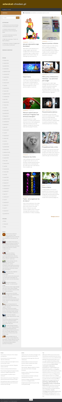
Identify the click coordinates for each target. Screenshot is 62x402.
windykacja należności (49, 394)
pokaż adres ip (56, 380)
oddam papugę (52, 377)
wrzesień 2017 (6, 188)
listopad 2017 (6, 183)
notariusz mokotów (53, 372)
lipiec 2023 (6, 79)
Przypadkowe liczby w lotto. (50, 147)
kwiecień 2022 (6, 102)
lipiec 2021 (6, 127)
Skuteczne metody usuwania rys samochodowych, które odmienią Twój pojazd (9, 31)
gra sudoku (48, 361)
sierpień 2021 (6, 124)
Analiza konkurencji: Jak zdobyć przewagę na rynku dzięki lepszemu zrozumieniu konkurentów (10, 295)
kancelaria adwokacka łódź (47, 362)
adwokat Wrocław (53, 359)
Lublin (53, 369)
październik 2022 (7, 93)
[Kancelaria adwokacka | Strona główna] (14, 4)
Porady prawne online (53, 385)
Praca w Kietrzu (46, 187)
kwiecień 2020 (6, 169)
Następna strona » (55, 216)
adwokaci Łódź (53, 354)
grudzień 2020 (6, 146)
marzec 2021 (6, 138)
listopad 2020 (6, 149)
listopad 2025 (6, 60)
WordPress (6, 401)
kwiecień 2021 (6, 135)
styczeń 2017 (6, 210)
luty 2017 (5, 208)
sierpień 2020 (6, 157)
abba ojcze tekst (46, 354)
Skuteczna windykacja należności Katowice (9, 368)
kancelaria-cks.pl (5, 251)
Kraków (58, 367)
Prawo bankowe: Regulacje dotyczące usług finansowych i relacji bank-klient (10, 316)
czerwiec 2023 (6, 82)
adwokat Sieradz (46, 359)
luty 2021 (5, 141)
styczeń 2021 (6, 144)
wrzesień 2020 (6, 155)
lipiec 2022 (6, 99)
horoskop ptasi (55, 361)
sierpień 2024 (6, 68)
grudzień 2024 (6, 66)
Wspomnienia (27, 77)
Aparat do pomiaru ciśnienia (50, 43)
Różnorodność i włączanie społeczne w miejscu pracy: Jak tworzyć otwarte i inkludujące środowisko (30, 369)
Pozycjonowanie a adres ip (49, 112)
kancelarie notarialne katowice (50, 365)
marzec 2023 (6, 91)
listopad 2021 (6, 116)
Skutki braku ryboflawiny (10, 253)
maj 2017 (5, 199)
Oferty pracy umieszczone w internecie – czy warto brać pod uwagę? (50, 78)
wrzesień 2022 (6, 96)
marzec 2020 (6, 171)
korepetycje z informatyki (49, 367)
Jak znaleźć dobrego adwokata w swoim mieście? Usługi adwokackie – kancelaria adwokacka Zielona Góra (10, 327)
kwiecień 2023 (6, 88)
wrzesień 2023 (6, 74)
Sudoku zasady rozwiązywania (48, 390)
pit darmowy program (49, 380)
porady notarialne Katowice (51, 384)
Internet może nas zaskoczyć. (11, 233)
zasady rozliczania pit (57, 394)
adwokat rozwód (58, 357)
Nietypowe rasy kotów (29, 157)
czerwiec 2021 (6, 130)
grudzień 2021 (6, 113)
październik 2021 (7, 118)
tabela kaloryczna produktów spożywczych (51, 392)
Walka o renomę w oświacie (26, 365)
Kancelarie (49, 364)
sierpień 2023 (6, 77)
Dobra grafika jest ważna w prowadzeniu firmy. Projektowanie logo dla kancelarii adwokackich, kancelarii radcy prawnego (9, 383)
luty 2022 (5, 107)
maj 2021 (5, 132)
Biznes (43, 109)
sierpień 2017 (6, 191)
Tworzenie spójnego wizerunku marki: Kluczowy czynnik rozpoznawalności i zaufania (9, 262)
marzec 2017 (6, 205)
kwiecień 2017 (6, 202)
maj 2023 (5, 85)
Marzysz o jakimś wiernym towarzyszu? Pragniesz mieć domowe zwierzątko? (31, 114)
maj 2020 (5, 166)
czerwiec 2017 (6, 196)
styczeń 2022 (6, 110)
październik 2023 (7, 71)
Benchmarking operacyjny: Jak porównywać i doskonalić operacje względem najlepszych (10, 305)
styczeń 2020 (6, 177)
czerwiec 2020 (6, 163)
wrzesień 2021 (6, 121)
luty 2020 (5, 174)
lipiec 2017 (6, 194)
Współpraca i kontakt (6, 9)
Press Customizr (14, 401)
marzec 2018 (6, 180)
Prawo (5, 226)
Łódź (43, 396)
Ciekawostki (25, 42)
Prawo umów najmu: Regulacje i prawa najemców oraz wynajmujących (9, 273)
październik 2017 (7, 185)
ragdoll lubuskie (51, 386)
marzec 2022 (6, 105)
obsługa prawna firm (52, 375)
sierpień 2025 (6, 63)
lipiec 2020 (6, 160)
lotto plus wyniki (47, 369)
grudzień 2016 (6, 213)
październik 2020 (7, 152)
